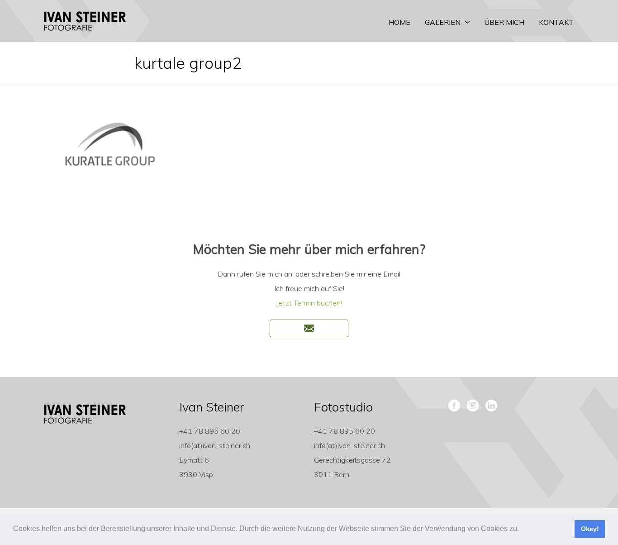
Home (399, 22)
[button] (522, 529)
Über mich (504, 22)
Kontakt (556, 22)
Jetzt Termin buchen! (309, 302)
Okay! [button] (590, 528)
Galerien (443, 22)
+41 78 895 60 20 (209, 430)
